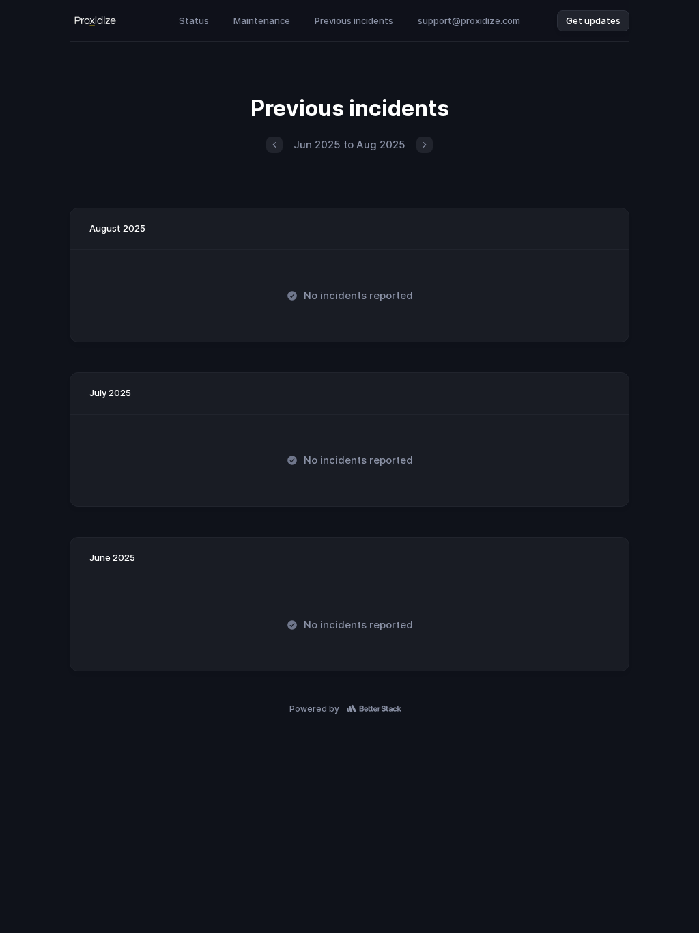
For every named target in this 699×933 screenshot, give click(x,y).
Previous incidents (354, 20)
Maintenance (261, 20)
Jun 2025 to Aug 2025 (349, 144)
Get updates (593, 20)
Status (194, 20)
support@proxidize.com (469, 20)
